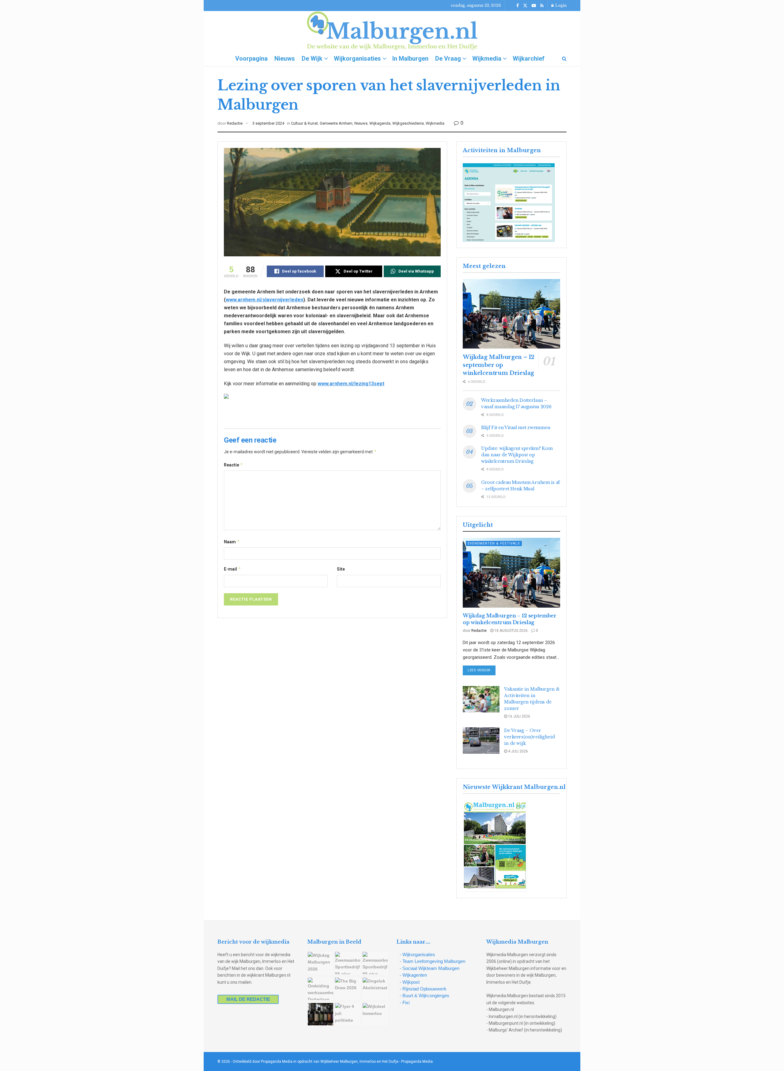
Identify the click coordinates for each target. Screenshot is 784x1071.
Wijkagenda (379, 123)
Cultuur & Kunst (304, 123)
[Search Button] (564, 58)
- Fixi (404, 1002)
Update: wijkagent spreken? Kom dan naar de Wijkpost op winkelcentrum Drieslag (517, 455)
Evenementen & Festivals (494, 543)
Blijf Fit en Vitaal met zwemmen (515, 427)
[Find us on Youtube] (534, 5)
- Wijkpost (410, 982)
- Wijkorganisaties (417, 954)
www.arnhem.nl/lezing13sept (351, 384)
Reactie (233, 465)
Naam (232, 542)
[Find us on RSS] (542, 5)
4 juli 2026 (517, 751)
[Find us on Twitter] (525, 5)
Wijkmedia (486, 58)
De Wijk (312, 58)
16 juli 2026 (518, 716)
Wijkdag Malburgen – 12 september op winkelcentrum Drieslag (498, 365)
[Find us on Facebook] (517, 5)
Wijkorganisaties (357, 58)
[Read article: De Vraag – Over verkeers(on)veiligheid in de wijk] (481, 740)
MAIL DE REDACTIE (248, 999)
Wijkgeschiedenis (408, 123)
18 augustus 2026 (510, 630)
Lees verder (482, 670)
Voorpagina (251, 58)
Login (560, 5)
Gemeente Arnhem (336, 123)
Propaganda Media (417, 1061)
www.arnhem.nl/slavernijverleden (264, 300)
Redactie (235, 123)
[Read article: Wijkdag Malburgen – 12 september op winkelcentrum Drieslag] (511, 314)
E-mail (232, 569)
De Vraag (448, 58)
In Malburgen (410, 58)
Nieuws (284, 58)
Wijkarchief (529, 58)
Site (341, 569)
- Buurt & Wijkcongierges (424, 995)
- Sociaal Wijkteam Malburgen (429, 968)
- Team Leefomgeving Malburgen (432, 961)
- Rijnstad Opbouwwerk (423, 988)
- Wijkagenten (413, 975)
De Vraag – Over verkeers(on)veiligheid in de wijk (529, 737)
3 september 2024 (268, 123)
